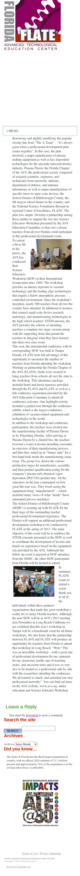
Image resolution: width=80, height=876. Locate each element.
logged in (32, 715)
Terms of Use (30, 853)
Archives (9, 744)
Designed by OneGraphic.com (19, 866)
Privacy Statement (50, 853)
